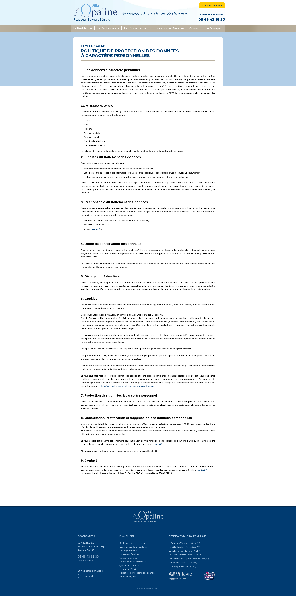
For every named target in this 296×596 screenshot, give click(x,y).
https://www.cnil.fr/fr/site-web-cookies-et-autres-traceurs (127, 386)
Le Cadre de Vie (108, 28)
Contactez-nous (85, 560)
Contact (195, 28)
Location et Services (170, 28)
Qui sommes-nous (128, 558)
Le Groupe (213, 28)
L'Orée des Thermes (184, 543)
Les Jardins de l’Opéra (189, 558)
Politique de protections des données (137, 573)
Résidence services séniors (132, 543)
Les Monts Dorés (183, 562)
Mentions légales (127, 576)
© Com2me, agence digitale (146, 588)
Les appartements (128, 550)
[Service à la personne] (209, 575)
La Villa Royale (184, 551)
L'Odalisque (182, 566)
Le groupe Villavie (128, 569)
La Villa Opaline (184, 547)
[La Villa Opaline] (148, 517)
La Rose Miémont (185, 554)
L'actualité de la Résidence (132, 561)
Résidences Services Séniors (177, 578)
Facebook (88, 576)
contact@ (96, 229)
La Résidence (82, 28)
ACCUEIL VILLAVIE (212, 5)
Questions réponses (129, 565)
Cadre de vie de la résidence (133, 547)
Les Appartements (137, 28)
